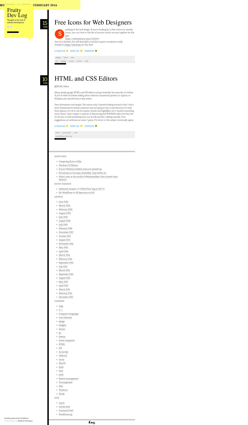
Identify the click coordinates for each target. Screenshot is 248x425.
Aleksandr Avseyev (67, 189)
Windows (63, 390)
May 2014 (63, 282)
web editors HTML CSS (64, 136)
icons (71, 61)
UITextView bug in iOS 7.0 (92, 189)
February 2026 (65, 209)
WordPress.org (65, 414)
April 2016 (63, 251)
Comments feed (66, 410)
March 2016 (64, 255)
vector (79, 61)
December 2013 (66, 297)
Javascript (67, 132)
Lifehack (63, 355)
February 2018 (65, 228)
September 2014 (66, 274)
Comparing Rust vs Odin (70, 161)
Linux (61, 359)
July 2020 (63, 217)
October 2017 (65, 236)
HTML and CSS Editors (86, 78)
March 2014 (64, 289)
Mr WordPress (65, 192)
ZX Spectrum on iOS (85, 192)
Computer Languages (69, 314)
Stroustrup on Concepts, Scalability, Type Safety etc (82, 173)
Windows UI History (68, 165)
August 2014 (64, 278)
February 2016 (65, 259)
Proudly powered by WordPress (16, 418)
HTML (66, 57)
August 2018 (64, 220)
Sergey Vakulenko (73, 45)
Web (72, 57)
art (57, 61)
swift (61, 374)
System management (68, 378)
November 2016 (66, 243)
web (86, 61)
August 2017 (64, 240)
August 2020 (65, 213)
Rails (61, 367)
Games (62, 329)
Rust (61, 371)
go (60, 332)
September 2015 (66, 262)
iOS (60, 348)
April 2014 (63, 285)
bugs (61, 306)
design (58, 57)
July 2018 (63, 224)
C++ (61, 310)
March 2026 (64, 205)
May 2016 (63, 247)
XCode (62, 394)
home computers (67, 340)
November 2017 (66, 232)
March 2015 (64, 270)
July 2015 (63, 266)
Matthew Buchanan (25, 421)
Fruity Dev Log (17, 12)
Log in (62, 403)
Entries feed (64, 406)
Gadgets (62, 325)
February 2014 (65, 293)
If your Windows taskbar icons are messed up (80, 169)
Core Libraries (65, 317)
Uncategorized (65, 382)
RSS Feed (8, 27)
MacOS (62, 363)
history (62, 336)
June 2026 (63, 202)
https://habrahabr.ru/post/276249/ (82, 38)
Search (11, 27)
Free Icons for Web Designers (93, 22)
